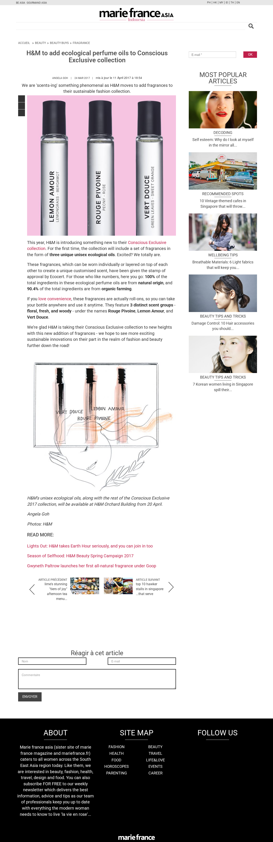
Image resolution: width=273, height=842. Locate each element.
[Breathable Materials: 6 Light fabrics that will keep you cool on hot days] (223, 231)
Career (155, 773)
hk (215, 2)
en (238, 2)
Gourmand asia (37, 2)
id (227, 2)
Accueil (24, 43)
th (232, 2)
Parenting (116, 773)
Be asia (20, 2)
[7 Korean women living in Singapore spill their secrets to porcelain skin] (223, 354)
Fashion (117, 747)
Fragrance (81, 43)
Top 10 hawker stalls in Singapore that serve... (149, 589)
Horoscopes (116, 766)
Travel (155, 753)
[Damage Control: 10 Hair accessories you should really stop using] (223, 293)
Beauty (40, 43)
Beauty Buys (59, 43)
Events (155, 766)
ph (209, 2)
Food (116, 760)
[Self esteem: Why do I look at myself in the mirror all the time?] (223, 109)
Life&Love (155, 760)
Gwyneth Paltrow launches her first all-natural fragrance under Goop (91, 565)
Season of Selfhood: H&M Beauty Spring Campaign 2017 (80, 555)
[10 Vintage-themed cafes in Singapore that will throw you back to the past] (223, 170)
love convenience (54, 298)
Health (116, 753)
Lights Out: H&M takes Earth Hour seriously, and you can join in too (90, 546)
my (221, 2)
